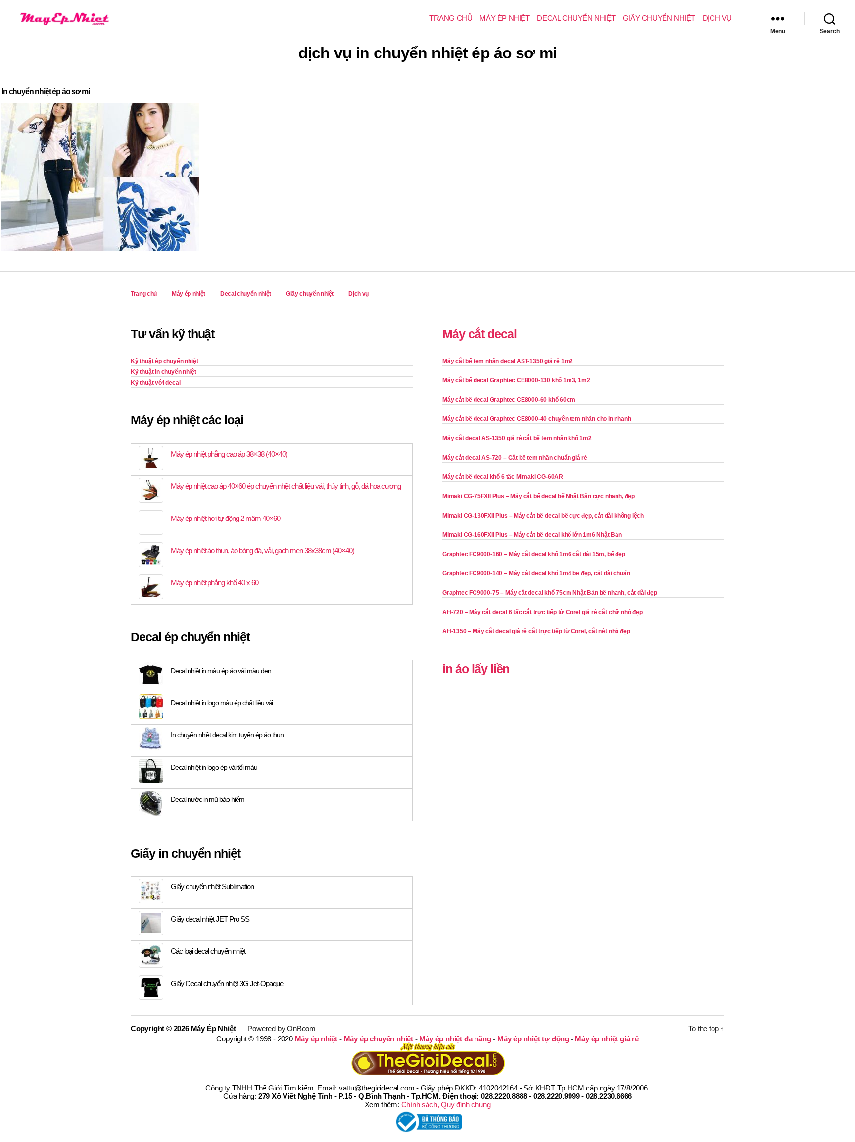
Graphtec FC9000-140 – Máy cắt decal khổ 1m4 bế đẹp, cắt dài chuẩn (536, 573)
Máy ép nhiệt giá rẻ (606, 1039)
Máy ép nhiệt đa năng (455, 1039)
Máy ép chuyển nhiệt (378, 1039)
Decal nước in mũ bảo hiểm (207, 799)
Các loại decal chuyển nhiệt (208, 951)
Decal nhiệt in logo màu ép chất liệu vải (222, 703)
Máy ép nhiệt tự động (533, 1039)
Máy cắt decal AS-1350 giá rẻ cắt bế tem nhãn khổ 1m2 (517, 438)
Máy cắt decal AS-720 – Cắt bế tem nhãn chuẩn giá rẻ (514, 457)
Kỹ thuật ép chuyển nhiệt (164, 361)
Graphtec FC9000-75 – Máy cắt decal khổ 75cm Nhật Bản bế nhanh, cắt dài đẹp (549, 592)
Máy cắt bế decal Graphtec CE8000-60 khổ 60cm (508, 399)
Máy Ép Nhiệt (213, 1028)
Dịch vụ (717, 18)
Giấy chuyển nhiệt (659, 18)
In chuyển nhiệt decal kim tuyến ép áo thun (227, 735)
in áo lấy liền (475, 668)
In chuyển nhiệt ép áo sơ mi (45, 91)
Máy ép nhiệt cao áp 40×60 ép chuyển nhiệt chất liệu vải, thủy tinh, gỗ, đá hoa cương (286, 486)
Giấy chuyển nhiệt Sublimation (212, 886)
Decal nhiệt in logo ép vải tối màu (214, 767)
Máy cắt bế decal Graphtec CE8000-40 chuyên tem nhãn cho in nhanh (536, 418)
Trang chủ (450, 18)
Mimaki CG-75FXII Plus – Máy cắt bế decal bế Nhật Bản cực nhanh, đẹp (538, 496)
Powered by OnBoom (281, 1028)
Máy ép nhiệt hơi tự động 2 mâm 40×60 (225, 518)
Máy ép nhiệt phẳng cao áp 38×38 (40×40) (229, 454)
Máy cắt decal (479, 334)
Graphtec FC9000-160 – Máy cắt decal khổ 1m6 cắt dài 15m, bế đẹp (533, 554)
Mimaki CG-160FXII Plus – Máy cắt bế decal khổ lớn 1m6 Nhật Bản (532, 534)
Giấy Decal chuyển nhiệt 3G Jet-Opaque (227, 983)
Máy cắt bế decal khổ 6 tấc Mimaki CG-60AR (502, 476)
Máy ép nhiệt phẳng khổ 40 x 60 (214, 582)
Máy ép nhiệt (504, 18)
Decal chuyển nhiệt (576, 18)
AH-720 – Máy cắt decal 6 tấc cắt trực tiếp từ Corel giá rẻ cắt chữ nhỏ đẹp (542, 612)
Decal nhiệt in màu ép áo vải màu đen (221, 671)
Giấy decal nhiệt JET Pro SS (210, 919)
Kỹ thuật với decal (156, 382)
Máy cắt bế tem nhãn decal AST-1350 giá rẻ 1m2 (507, 361)
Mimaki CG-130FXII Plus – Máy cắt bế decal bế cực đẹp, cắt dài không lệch (543, 515)
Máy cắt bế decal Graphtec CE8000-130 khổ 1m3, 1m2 (516, 380)
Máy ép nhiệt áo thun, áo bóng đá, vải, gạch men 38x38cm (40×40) (262, 550)
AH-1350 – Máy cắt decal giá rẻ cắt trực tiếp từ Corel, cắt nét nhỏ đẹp (536, 631)
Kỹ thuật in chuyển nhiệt (163, 371)
